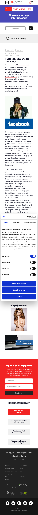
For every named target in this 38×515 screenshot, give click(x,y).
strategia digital (29, 9)
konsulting (8, 8)
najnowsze (15, 28)
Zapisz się (19, 393)
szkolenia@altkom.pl (19, 456)
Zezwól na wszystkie (19, 283)
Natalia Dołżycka (12, 55)
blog (21, 471)
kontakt (7, 479)
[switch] (33, 262)
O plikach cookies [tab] (29, 222)
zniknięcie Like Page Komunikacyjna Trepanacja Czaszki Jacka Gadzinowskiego (18, 74)
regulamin (22, 476)
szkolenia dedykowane (22, 9)
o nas (21, 468)
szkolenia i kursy (15, 9)
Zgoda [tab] (6, 222)
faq (6, 476)
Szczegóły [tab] (16, 222)
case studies (23, 465)
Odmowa (19, 296)
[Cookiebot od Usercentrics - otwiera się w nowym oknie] (27, 216)
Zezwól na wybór (19, 290)
